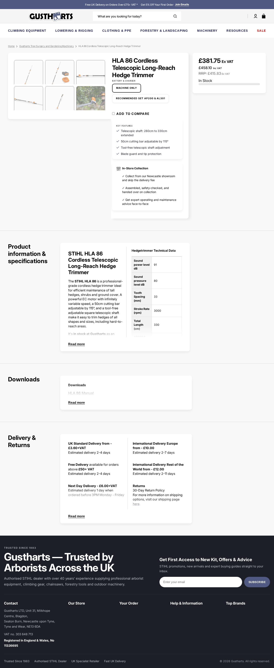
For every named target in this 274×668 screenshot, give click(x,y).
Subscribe (257, 582)
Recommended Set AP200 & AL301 (140, 100)
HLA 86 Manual (81, 393)
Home (11, 46)
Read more (76, 344)
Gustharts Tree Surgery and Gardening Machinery (46, 46)
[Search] (175, 16)
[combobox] (137, 16)
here (136, 504)
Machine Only (128, 89)
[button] (256, 16)
